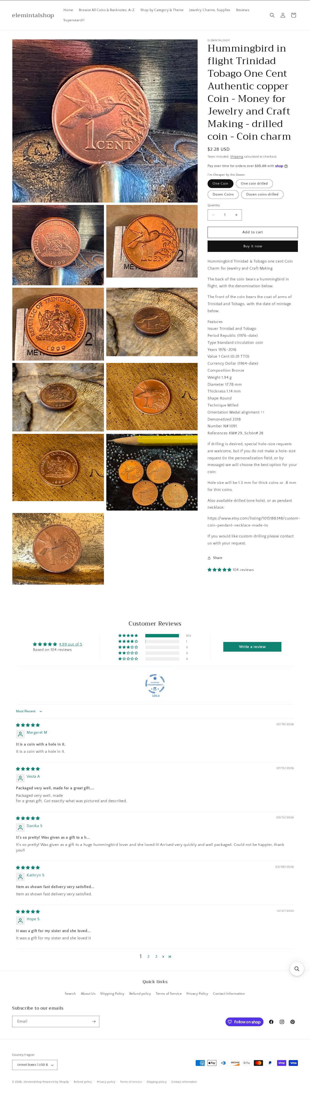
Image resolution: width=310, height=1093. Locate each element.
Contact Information (229, 994)
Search (70, 994)
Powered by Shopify (56, 1081)
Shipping (236, 156)
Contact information (184, 1081)
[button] (272, 15)
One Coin (220, 184)
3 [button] (156, 956)
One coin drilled (254, 184)
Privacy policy (106, 1081)
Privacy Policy (197, 994)
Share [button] (217, 558)
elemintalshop (33, 1081)
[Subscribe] (93, 1021)
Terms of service (131, 1081)
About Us (88, 994)
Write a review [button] (252, 647)
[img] (28, 725)
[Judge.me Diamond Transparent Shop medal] (155, 683)
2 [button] (148, 956)
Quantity (214, 205)
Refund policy (140, 994)
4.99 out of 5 (70, 644)
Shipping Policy (112, 994)
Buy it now (252, 246)
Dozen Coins (223, 194)
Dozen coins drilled (262, 194)
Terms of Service (169, 994)
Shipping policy (157, 1081)
